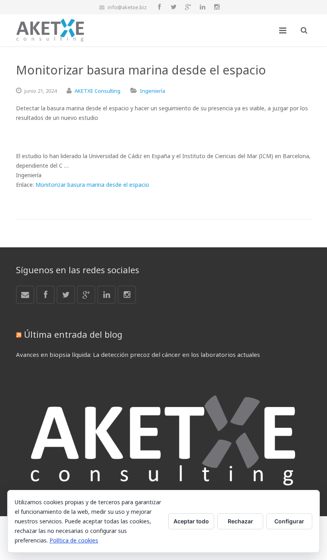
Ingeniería (152, 90)
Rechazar (240, 521)
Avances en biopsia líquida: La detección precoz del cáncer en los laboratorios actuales (138, 354)
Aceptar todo (191, 521)
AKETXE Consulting (97, 90)
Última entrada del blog (73, 334)
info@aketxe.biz (127, 7)
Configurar (289, 521)
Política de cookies (73, 540)
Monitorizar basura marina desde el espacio (92, 184)
